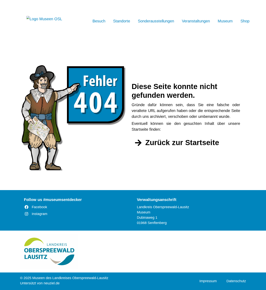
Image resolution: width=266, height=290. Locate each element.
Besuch (98, 21)
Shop (244, 21)
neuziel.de (52, 283)
